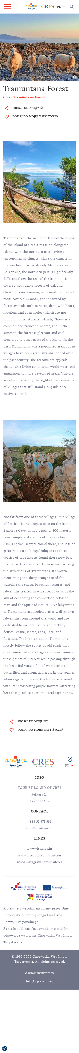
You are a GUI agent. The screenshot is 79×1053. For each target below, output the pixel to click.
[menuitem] (23, 886)
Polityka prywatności (39, 981)
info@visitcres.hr (39, 828)
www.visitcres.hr (39, 849)
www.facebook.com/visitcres (40, 855)
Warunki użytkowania (40, 973)
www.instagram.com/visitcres (39, 862)
